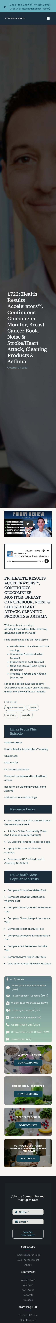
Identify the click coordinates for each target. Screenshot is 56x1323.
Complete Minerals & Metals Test (27, 890)
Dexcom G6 (11, 762)
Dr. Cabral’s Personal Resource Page (29, 841)
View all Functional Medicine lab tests (29, 963)
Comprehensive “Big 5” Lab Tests (27, 957)
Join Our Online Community (23, 831)
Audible (26, 715)
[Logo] (15, 18)
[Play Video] (28, 523)
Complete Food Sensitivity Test (26, 929)
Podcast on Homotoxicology (20, 797)
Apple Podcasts (15, 707)
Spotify (33, 707)
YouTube (11, 715)
